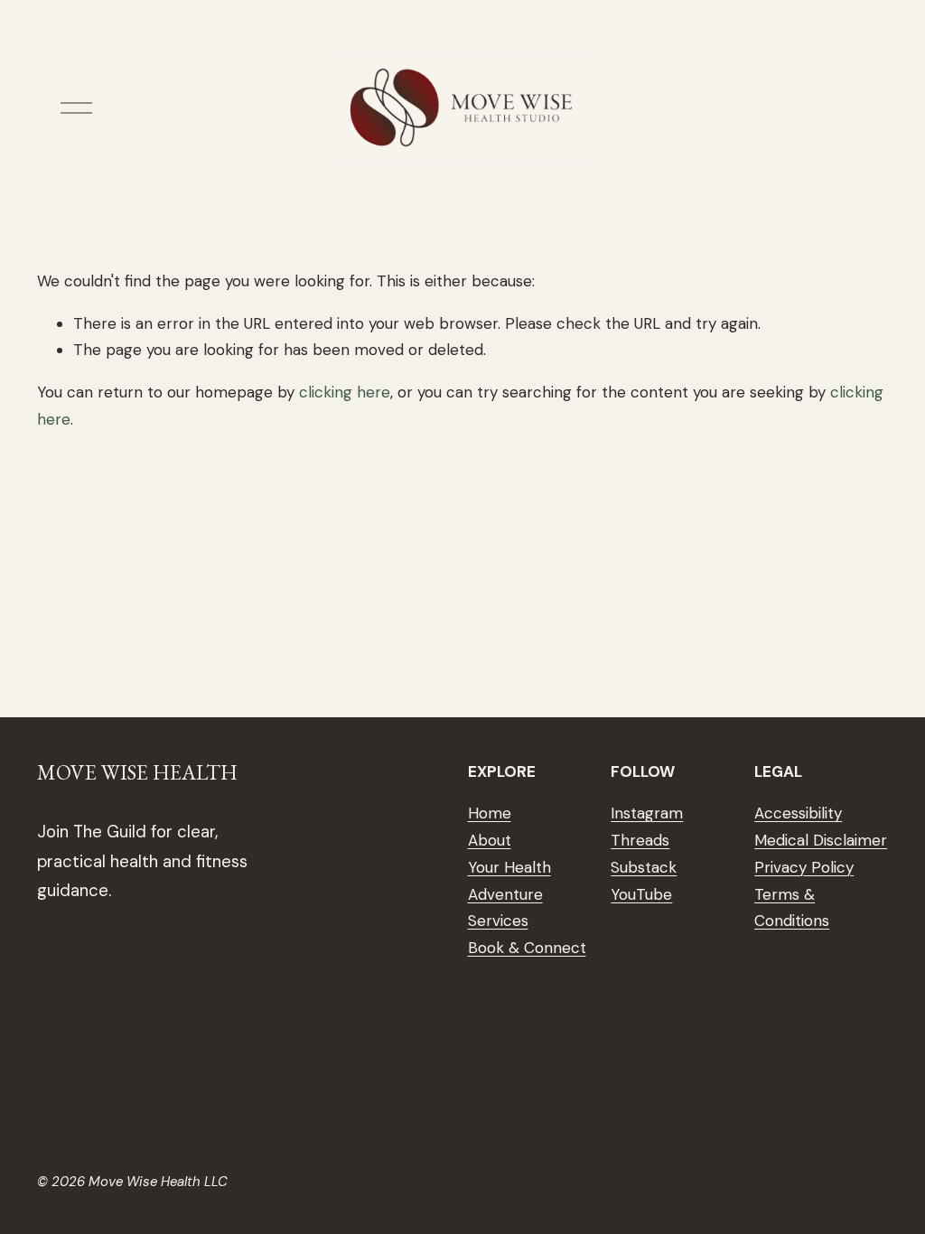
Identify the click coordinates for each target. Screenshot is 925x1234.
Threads (640, 840)
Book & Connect (527, 948)
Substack (644, 867)
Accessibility (798, 813)
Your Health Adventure (509, 880)
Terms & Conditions (791, 907)
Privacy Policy (804, 867)
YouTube (641, 894)
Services (498, 920)
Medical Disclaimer (820, 840)
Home (489, 813)
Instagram (647, 813)
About (489, 840)
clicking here (344, 392)
